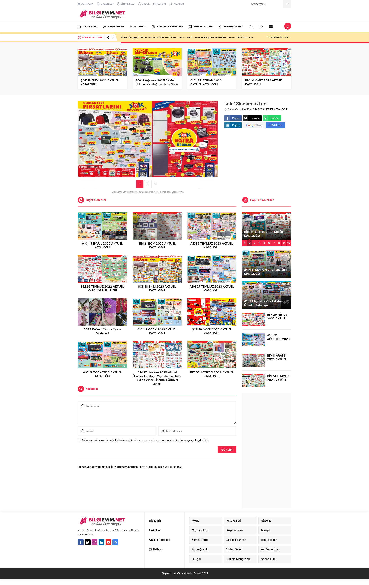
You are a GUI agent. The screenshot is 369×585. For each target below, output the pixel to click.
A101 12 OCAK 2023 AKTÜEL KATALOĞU (157, 331)
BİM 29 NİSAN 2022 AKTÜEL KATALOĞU (277, 318)
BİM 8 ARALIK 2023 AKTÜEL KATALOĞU (277, 359)
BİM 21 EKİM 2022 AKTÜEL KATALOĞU (157, 245)
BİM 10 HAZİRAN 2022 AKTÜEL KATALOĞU (212, 374)
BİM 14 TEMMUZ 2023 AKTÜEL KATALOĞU (278, 380)
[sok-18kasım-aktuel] (148, 175)
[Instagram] (94, 542)
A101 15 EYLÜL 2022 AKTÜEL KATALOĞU (102, 245)
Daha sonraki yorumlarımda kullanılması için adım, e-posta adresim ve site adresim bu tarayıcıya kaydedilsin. (145, 440)
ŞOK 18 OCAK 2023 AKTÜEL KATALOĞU (212, 331)
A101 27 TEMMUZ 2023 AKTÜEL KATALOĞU (212, 288)
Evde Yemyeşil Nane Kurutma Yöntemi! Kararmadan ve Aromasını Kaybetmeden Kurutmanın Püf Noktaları (187, 37)
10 (288, 243)
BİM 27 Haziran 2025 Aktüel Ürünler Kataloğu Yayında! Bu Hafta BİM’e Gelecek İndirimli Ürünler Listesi (157, 378)
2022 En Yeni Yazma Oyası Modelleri (102, 331)
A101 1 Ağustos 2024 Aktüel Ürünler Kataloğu (263, 303)
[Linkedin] (101, 542)
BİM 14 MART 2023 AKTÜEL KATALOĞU (264, 82)
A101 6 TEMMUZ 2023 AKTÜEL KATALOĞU (211, 245)
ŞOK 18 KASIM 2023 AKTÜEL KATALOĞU (264, 109)
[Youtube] (108, 542)
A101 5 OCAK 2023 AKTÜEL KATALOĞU (102, 374)
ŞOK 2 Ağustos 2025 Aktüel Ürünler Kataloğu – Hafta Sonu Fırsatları (156, 84)
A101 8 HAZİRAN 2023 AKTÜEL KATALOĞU (206, 82)
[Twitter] (88, 542)
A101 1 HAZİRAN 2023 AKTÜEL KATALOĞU (265, 272)
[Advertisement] (257, 161)
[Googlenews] (115, 542)
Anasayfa (233, 109)
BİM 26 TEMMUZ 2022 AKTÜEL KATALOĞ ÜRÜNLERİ (102, 288)
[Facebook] (81, 542)
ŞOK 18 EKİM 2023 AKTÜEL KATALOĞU (100, 82)
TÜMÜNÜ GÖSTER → (279, 37)
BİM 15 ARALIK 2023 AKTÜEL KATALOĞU (264, 234)
